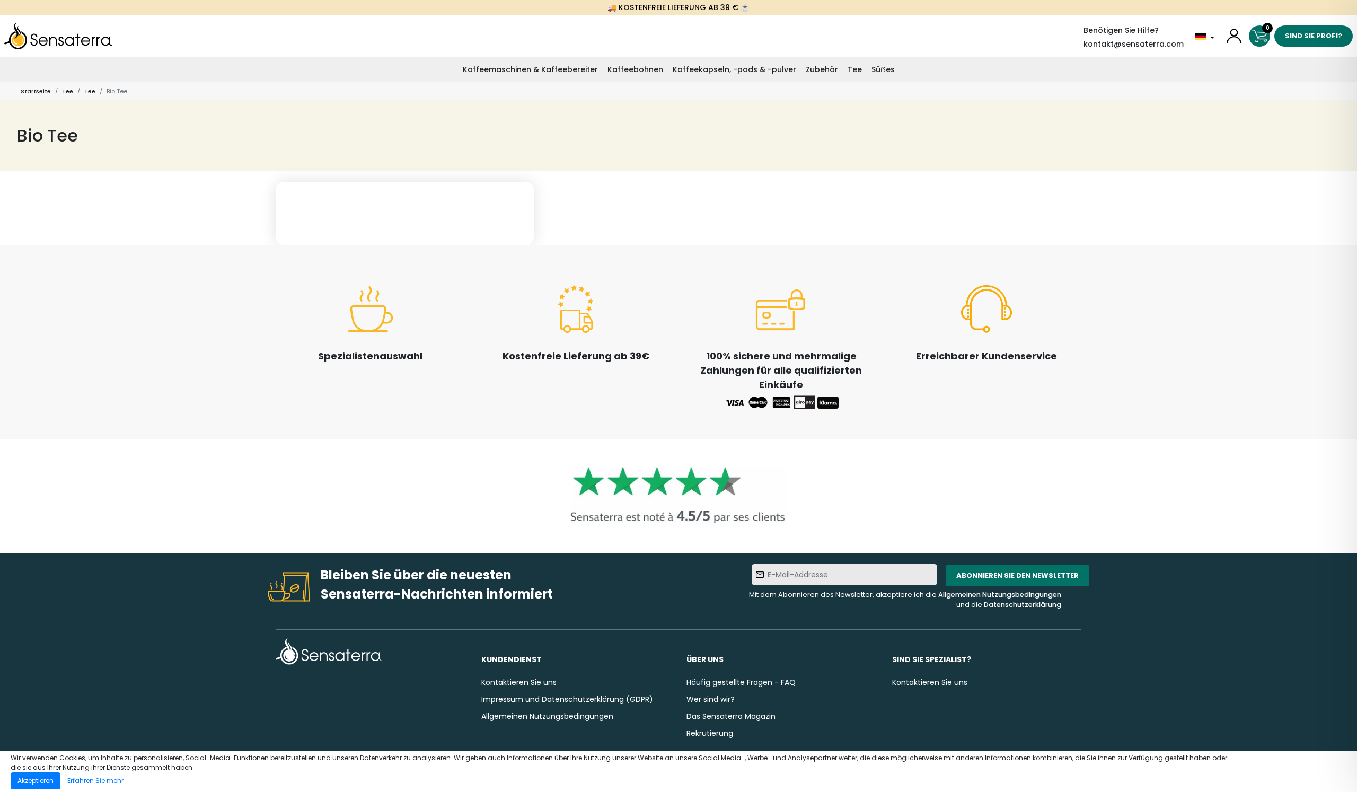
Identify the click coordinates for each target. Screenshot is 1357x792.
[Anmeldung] (1234, 36)
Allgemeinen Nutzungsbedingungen (999, 594)
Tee (855, 69)
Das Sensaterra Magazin (731, 716)
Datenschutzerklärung (1022, 604)
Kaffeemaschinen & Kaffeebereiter (530, 69)
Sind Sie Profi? (1313, 36)
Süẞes (883, 69)
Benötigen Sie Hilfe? (1121, 30)
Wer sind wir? (710, 699)
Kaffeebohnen (635, 69)
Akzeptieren (35, 780)
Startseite (36, 91)
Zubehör (822, 69)
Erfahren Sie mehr (95, 780)
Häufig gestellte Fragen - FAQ (741, 682)
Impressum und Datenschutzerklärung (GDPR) (567, 699)
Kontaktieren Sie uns (519, 682)
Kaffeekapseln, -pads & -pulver (734, 69)
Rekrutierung (709, 733)
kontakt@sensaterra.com (1133, 44)
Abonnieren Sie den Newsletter (1017, 575)
